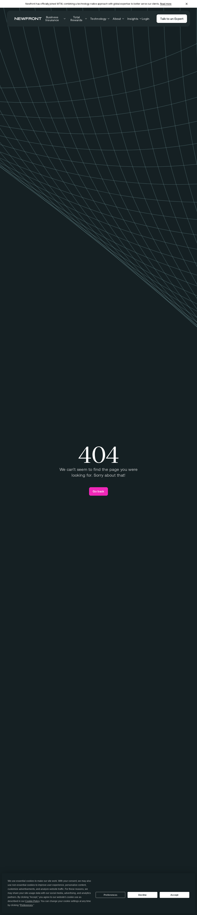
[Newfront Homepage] (28, 19)
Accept (174, 895)
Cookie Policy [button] (32, 901)
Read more (166, 3)
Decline (142, 895)
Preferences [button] (26, 905)
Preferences (110, 895)
